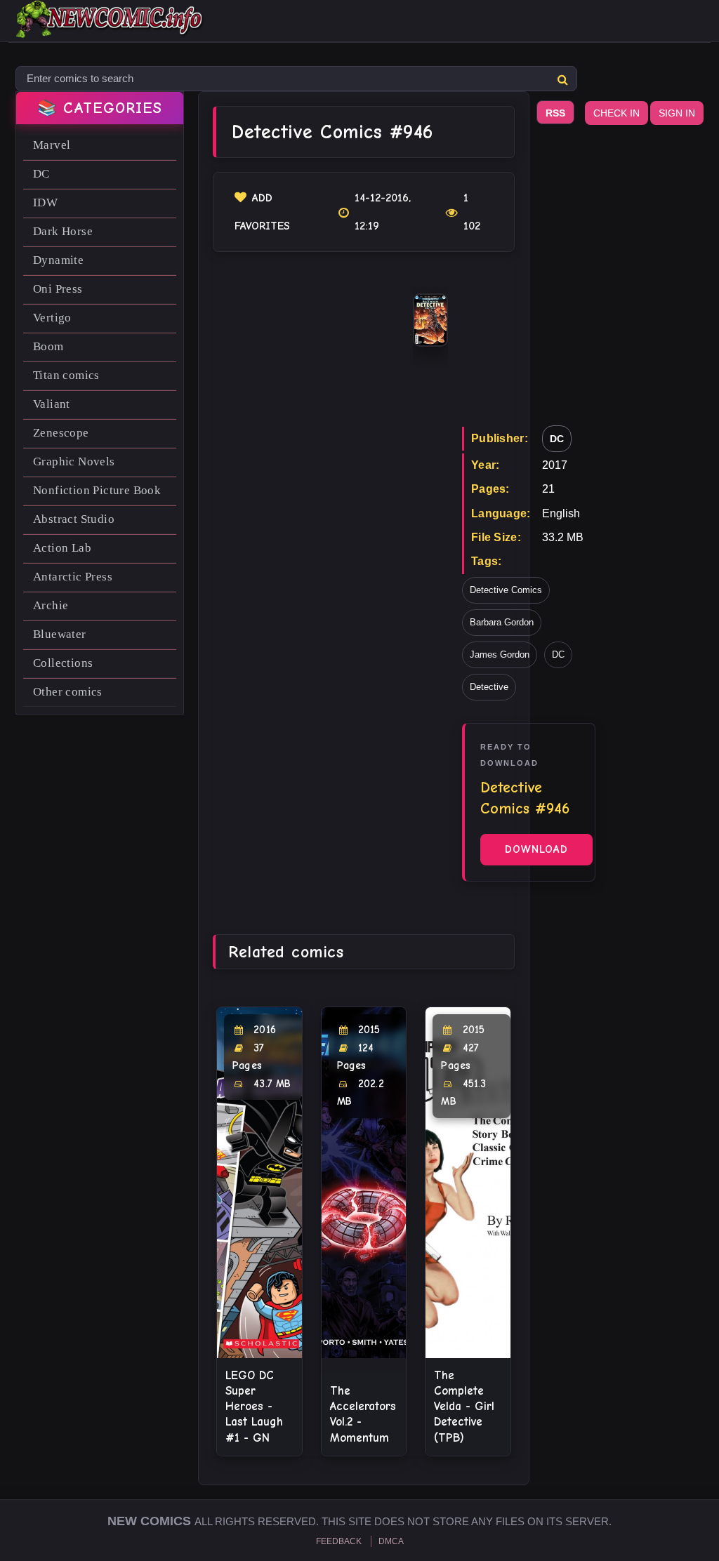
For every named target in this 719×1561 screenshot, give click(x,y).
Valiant (51, 404)
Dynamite (58, 260)
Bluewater (59, 634)
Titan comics (66, 375)
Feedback (339, 1541)
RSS (555, 113)
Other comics (68, 691)
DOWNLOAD (536, 849)
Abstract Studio (73, 519)
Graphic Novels (74, 461)
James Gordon (499, 654)
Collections (63, 663)
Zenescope (61, 432)
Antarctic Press (72, 576)
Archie (50, 605)
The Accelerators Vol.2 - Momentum (363, 1414)
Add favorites (262, 212)
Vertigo (52, 317)
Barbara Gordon (502, 622)
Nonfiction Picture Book (97, 490)
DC (41, 173)
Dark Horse (63, 231)
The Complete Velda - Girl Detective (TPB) (464, 1406)
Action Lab (62, 547)
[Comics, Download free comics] (110, 28)
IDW (45, 202)
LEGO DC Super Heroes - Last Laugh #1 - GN (254, 1406)
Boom (48, 346)
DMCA (391, 1541)
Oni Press (58, 288)
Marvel (51, 145)
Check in (616, 113)
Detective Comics (506, 590)
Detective (489, 687)
